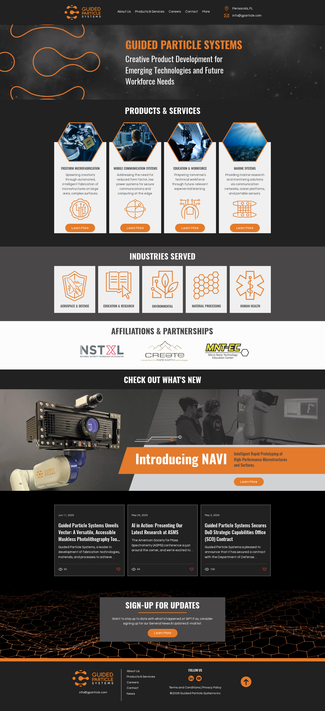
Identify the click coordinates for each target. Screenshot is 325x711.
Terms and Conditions (184, 687)
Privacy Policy (211, 687)
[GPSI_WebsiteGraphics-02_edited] (191, 678)
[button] (149, 11)
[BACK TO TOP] (246, 682)
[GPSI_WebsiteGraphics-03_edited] (199, 678)
